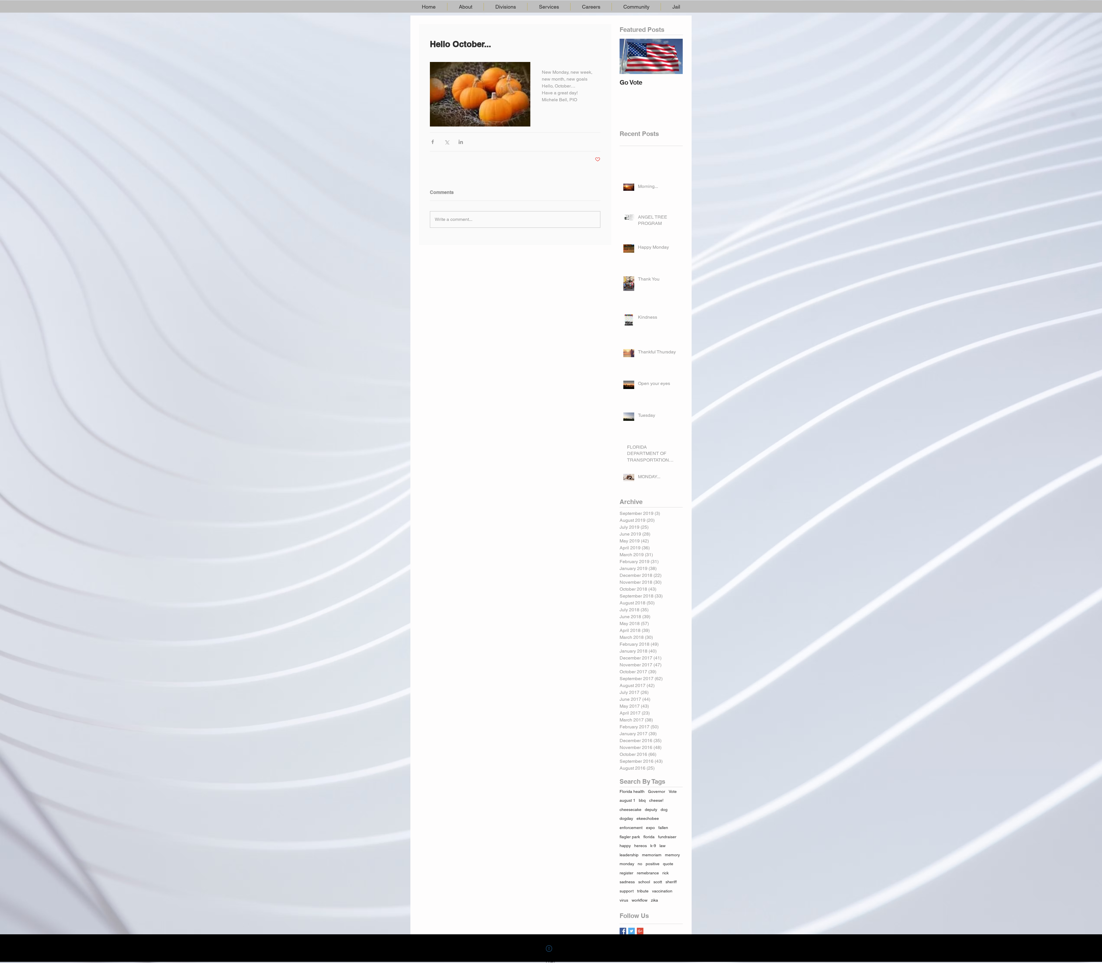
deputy (651, 809)
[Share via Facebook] (432, 142)
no (640, 863)
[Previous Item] (628, 56)
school (644, 882)
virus (624, 900)
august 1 (627, 800)
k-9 (653, 845)
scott (657, 882)
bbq (642, 800)
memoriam (651, 855)
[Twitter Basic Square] (631, 931)
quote (668, 863)
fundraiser (667, 836)
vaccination (662, 891)
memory (672, 855)
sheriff (671, 882)
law (662, 845)
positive (652, 863)
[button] (465, 7)
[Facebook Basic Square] (623, 931)
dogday (626, 818)
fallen (663, 827)
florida (649, 836)
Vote (673, 791)
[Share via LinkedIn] (460, 142)
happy (625, 845)
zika (654, 900)
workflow (639, 900)
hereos (640, 845)
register (626, 873)
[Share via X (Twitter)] (446, 142)
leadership (629, 855)
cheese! (656, 800)
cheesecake (630, 809)
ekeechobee (648, 818)
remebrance (648, 873)
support (627, 891)
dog (664, 809)
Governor (656, 791)
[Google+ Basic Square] (640, 931)
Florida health (632, 791)
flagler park (630, 836)
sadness (627, 882)
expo (650, 827)
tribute (643, 891)
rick (665, 873)
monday (627, 863)
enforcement (631, 827)
